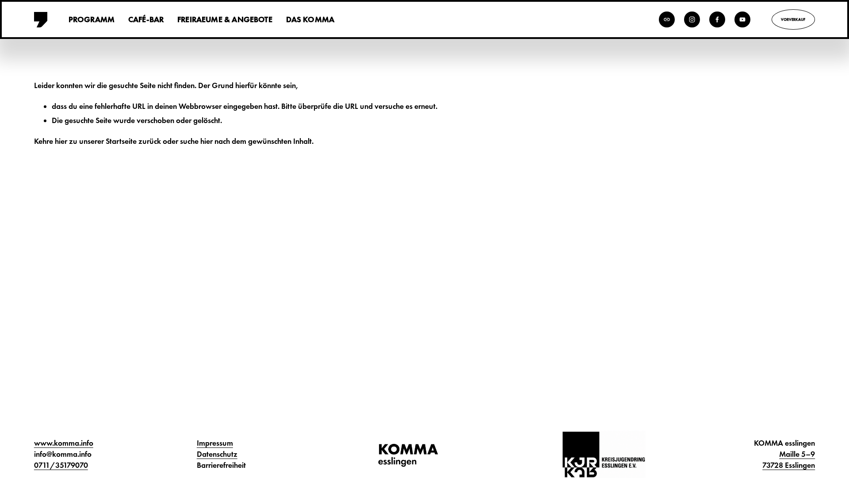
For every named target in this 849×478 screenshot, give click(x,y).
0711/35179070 (61, 465)
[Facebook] (717, 19)
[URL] (667, 19)
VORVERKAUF (793, 19)
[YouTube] (742, 19)
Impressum (215, 443)
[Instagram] (692, 19)
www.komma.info (63, 443)
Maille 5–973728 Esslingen (788, 459)
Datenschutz (217, 454)
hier (61, 141)
